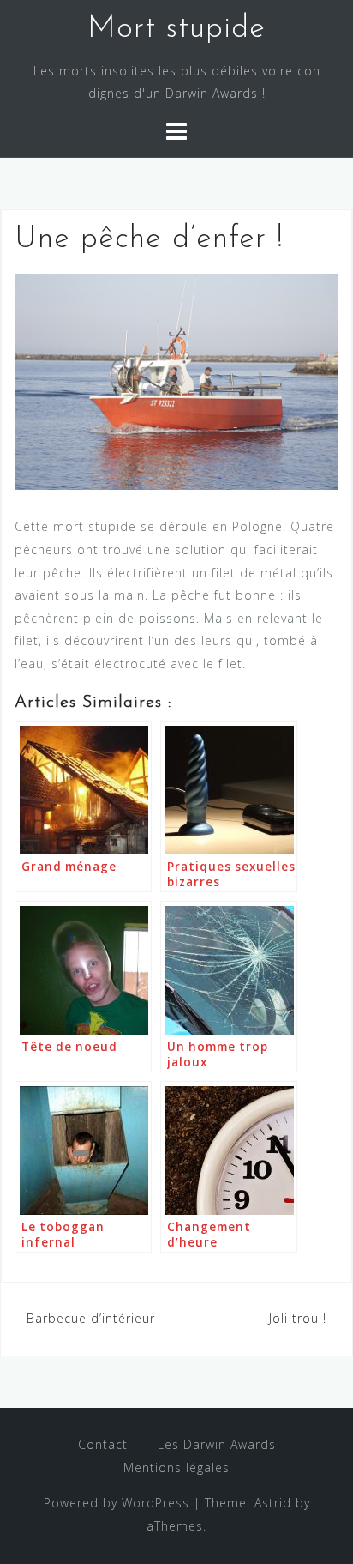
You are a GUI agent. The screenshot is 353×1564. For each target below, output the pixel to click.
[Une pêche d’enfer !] (176, 380)
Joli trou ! (297, 1318)
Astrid (272, 1503)
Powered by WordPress (116, 1503)
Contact (103, 1444)
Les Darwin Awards (217, 1444)
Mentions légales (176, 1467)
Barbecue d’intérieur (91, 1318)
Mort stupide (176, 29)
